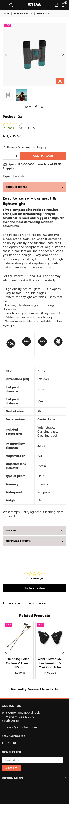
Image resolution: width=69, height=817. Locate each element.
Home (6, 13)
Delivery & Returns (18, 147)
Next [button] (63, 54)
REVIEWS (11, 530)
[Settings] (56, 5)
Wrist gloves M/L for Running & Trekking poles (50, 663)
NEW (7, 25)
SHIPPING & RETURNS (18, 541)
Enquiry (41, 147)
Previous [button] (6, 54)
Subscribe (11, 768)
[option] (34, 54)
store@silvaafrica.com (22, 727)
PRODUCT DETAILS (16, 187)
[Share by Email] (42, 107)
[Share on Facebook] (36, 107)
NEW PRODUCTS (23, 13)
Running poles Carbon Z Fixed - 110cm (19, 663)
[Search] (11, 5)
